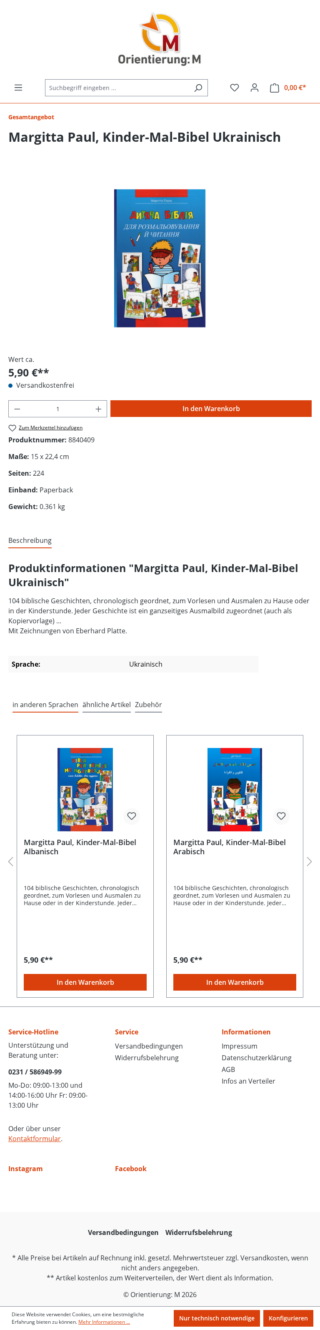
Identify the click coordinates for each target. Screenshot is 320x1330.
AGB (228, 1069)
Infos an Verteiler (248, 1081)
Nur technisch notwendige (217, 1318)
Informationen (246, 1031)
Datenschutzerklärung (257, 1057)
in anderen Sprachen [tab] (45, 704)
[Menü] (18, 87)
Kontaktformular (34, 1138)
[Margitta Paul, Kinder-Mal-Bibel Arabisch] (234, 789)
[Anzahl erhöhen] (99, 408)
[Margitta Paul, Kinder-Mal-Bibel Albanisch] (85, 789)
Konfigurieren (288, 1318)
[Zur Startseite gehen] (160, 39)
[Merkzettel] (235, 87)
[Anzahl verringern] (17, 408)
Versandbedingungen (149, 1046)
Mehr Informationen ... (104, 1321)
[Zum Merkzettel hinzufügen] (131, 816)
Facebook (131, 1168)
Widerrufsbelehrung (147, 1057)
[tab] (30, 540)
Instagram (25, 1168)
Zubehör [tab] (148, 704)
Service (126, 1031)
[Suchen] (198, 87)
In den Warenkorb (211, 408)
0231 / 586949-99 (35, 1072)
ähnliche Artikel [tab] (106, 704)
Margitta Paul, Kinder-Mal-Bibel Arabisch (229, 847)
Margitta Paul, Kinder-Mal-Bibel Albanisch (80, 847)
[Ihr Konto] (255, 87)
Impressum (240, 1046)
